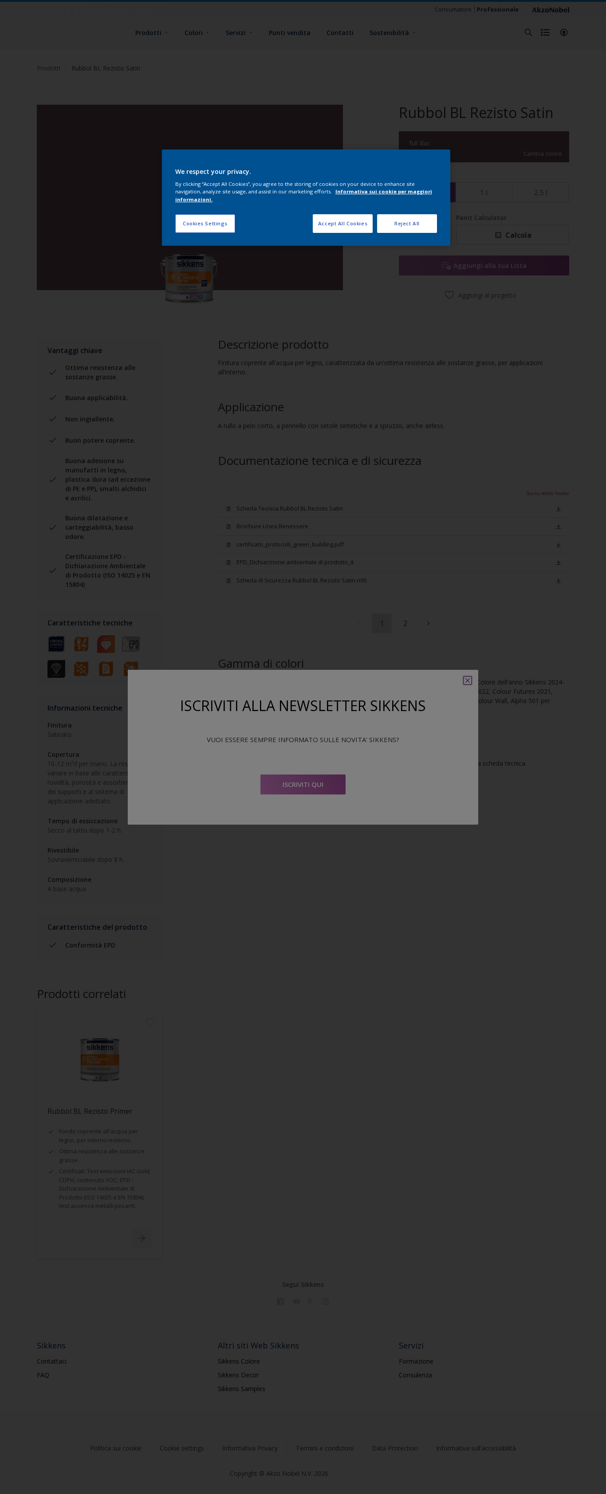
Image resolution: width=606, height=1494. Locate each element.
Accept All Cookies (342, 223)
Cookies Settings (205, 223)
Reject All (407, 223)
